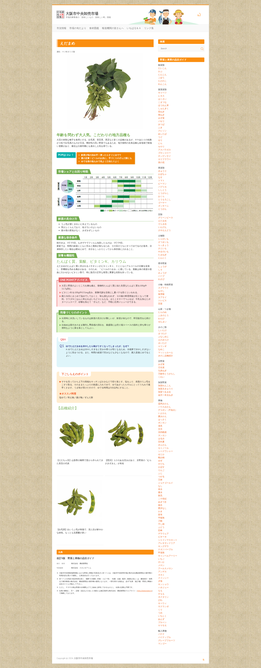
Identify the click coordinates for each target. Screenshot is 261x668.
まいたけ (162, 343)
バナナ (161, 634)
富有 (160, 514)
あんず (161, 619)
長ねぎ (161, 111)
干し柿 (161, 524)
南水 (160, 505)
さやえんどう (164, 230)
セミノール (163, 448)
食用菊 (161, 294)
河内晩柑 (162, 432)
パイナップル (164, 637)
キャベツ (162, 92)
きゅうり (162, 171)
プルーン (162, 622)
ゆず (160, 460)
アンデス (162, 571)
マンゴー (162, 643)
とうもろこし (164, 199)
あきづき (162, 502)
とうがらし (163, 193)
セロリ (161, 146)
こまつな (162, 102)
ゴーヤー (162, 202)
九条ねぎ (162, 370)
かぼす (161, 467)
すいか (161, 562)
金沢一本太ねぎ (165, 395)
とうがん (162, 209)
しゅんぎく (163, 108)
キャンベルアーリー (167, 555)
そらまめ (162, 224)
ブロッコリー (164, 152)
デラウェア (163, 533)
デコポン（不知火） (167, 410)
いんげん (162, 227)
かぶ (160, 71)
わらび (161, 318)
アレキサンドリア (166, 543)
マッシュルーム (165, 352)
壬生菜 (161, 367)
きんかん (162, 444)
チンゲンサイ (164, 156)
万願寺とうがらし (166, 373)
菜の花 (161, 162)
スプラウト (163, 287)
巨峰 (160, 530)
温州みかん (163, 403)
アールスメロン (165, 568)
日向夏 (161, 441)
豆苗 (160, 303)
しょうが (162, 266)
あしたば (162, 133)
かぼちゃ (162, 174)
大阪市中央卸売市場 (82, 13)
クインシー (163, 578)
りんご (161, 470)
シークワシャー (165, 451)
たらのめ (162, 312)
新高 (160, 495)
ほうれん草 (163, 105)
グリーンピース (165, 217)
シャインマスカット (167, 540)
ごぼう (161, 77)
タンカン (162, 435)
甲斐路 (161, 552)
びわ (160, 600)
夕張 (160, 581)
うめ (160, 612)
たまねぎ (162, 254)
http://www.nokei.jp (144, 591)
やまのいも (163, 251)
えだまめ (162, 220)
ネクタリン (163, 597)
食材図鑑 (94, 28)
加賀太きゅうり (165, 388)
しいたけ (162, 330)
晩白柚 (161, 457)
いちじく (162, 616)
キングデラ (163, 546)
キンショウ (163, 584)
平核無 (161, 517)
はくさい (162, 99)
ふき (160, 127)
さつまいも (163, 242)
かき (160, 511)
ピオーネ (162, 536)
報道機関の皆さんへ (113, 28)
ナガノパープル (165, 549)
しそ (160, 269)
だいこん (162, 68)
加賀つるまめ (164, 392)
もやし (161, 291)
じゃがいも (163, 239)
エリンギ (162, 346)
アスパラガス (164, 149)
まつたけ (162, 333)
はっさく (162, 419)
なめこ (161, 349)
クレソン (162, 130)
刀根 (160, 521)
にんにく (162, 258)
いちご (161, 559)
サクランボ (163, 606)
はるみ (161, 438)
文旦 (160, 429)
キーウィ (162, 603)
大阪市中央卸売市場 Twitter (197, 14)
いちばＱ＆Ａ (134, 28)
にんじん (162, 74)
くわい (161, 377)
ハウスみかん (164, 406)
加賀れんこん (164, 385)
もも (160, 590)
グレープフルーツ (166, 640)
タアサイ (162, 297)
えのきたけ (163, 339)
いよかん (162, 413)
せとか (161, 454)
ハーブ (161, 276)
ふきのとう (163, 315)
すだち (161, 463)
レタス (161, 95)
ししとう (162, 190)
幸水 (160, 489)
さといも (162, 248)
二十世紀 (162, 498)
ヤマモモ (162, 625)
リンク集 (149, 28)
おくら (161, 196)
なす (160, 177)
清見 (160, 425)
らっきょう (163, 245)
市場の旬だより (77, 28)
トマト (161, 180)
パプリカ (162, 186)
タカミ (161, 574)
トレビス (162, 300)
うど (160, 137)
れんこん (162, 84)
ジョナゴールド (165, 482)
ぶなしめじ (163, 336)
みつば (161, 124)
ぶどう (161, 527)
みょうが (162, 272)
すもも (161, 593)
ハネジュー (163, 587)
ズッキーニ (163, 205)
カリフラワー (164, 159)
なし (160, 486)
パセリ (161, 121)
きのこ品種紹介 (165, 355)
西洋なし (162, 508)
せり (160, 140)
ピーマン (162, 183)
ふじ (160, 473)
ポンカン (162, 422)
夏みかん (162, 416)
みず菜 (161, 118)
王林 (160, 479)
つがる (161, 476)
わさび (161, 279)
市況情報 (61, 28)
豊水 (160, 492)
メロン (161, 565)
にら (160, 143)
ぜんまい (162, 321)
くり (160, 609)
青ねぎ (161, 114)
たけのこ (162, 81)
